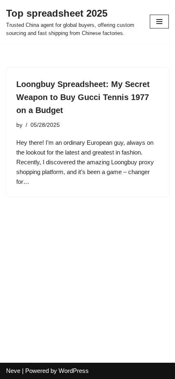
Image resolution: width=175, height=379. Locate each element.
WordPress (74, 370)
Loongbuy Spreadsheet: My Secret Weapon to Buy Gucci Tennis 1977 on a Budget (83, 97)
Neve (13, 370)
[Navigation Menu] (159, 21)
